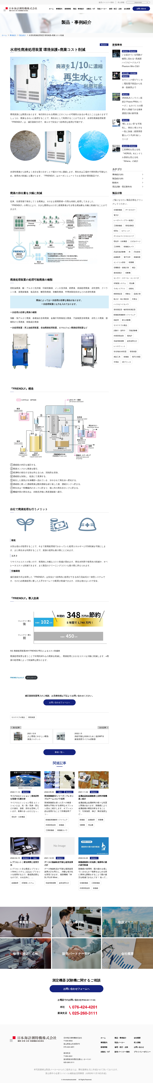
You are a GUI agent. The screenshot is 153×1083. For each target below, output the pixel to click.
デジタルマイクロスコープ (124, 236)
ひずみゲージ (135, 241)
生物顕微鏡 (84, 883)
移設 (133, 267)
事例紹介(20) (117, 174)
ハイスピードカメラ (121, 304)
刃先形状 (137, 252)
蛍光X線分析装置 (120, 351)
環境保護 (31, 717)
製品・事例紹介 (78, 9)
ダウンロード (31, 677)
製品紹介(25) (117, 178)
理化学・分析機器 (18, 817)
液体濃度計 (118, 272)
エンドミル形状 (119, 262)
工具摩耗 (117, 246)
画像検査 (137, 257)
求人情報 (121, 2)
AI (129, 252)
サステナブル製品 (18, 717)
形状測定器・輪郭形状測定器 (124, 309)
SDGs (116, 231)
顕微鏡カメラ (62, 830)
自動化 (131, 288)
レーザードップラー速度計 (124, 220)
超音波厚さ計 (64, 883)
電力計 (116, 215)
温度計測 (137, 293)
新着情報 (68, 9)
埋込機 (90, 825)
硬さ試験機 (126, 320)
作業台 (134, 299)
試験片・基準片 (119, 330)
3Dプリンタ (126, 362)
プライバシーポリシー (142, 1051)
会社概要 (127, 9)
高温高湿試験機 (119, 252)
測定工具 (117, 356)
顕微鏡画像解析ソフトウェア (56, 819)
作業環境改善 (51, 825)
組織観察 (91, 819)
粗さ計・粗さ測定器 (121, 299)
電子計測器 (136, 356)
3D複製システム (28, 883)
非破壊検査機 (51, 883)
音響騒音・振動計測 (121, 267)
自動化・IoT (91, 9)
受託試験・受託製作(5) (122, 186)
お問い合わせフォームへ (59, 702)
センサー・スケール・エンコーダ (126, 278)
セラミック (125, 231)
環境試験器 (129, 225)
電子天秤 (127, 257)
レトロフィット (119, 346)
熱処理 (116, 320)
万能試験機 (133, 330)
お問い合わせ (141, 8)
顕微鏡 (61, 825)
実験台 (127, 293)
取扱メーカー (102, 9)
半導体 (116, 362)
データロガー (130, 210)
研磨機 (100, 819)
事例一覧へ (59, 752)
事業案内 (59, 9)
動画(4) (115, 182)
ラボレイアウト (119, 288)
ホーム (51, 9)
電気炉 (129, 335)
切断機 (82, 825)
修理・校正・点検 (115, 9)
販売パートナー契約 (106, 2)
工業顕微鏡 (50, 830)
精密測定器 (118, 293)
